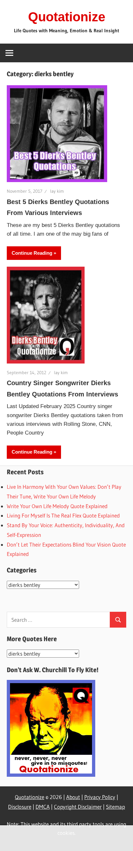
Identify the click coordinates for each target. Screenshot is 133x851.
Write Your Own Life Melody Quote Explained (57, 506)
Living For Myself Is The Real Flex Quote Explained (63, 515)
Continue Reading (32, 253)
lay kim (57, 191)
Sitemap (115, 806)
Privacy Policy (99, 797)
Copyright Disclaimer (78, 806)
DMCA (43, 806)
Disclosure (19, 806)
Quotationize (66, 17)
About (73, 797)
